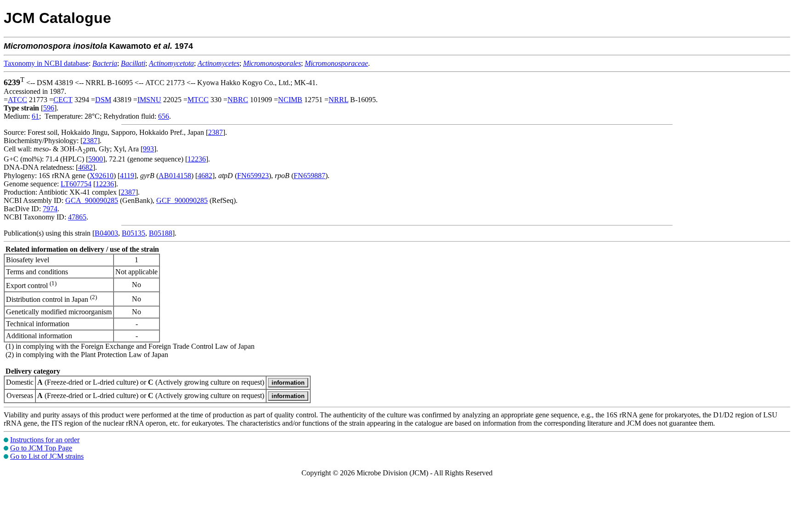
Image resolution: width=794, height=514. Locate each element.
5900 (95, 159)
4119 (127, 175)
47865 (77, 217)
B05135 (133, 233)
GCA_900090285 (91, 200)
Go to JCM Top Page (41, 448)
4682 (85, 167)
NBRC (237, 100)
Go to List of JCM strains (47, 456)
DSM (103, 100)
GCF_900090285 (182, 200)
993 (148, 149)
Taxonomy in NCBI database (46, 63)
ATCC (17, 100)
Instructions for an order (44, 440)
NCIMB (290, 100)
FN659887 (309, 175)
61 (35, 116)
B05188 (160, 233)
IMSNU (149, 100)
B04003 (106, 233)
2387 (215, 132)
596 (48, 108)
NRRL (338, 100)
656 (163, 116)
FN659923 (253, 175)
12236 (196, 159)
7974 (50, 209)
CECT (63, 100)
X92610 (101, 175)
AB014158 (175, 175)
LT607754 (76, 184)
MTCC (198, 100)
